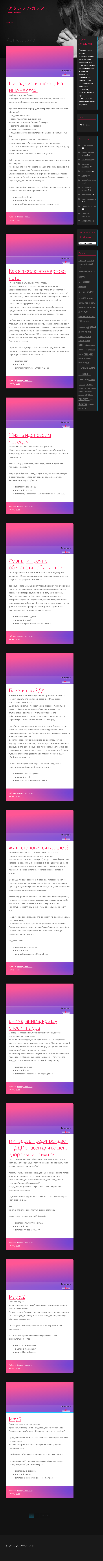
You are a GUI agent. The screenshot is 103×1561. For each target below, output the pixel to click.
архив (17, 220)
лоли (80, 358)
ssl (89, 264)
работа (91, 379)
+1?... (66, 74)
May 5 (15, 1419)
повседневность (89, 199)
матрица (87, 358)
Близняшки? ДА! (27, 690)
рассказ (81, 385)
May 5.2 (17, 1296)
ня (87, 362)
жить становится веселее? (39, 847)
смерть (83, 399)
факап (82, 404)
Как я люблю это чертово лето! (37, 274)
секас (89, 384)
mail (85, 264)
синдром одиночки (87, 388)
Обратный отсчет (86, 188)
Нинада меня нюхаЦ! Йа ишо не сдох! (36, 87)
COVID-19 (90, 260)
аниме (82, 286)
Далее (45, 1515)
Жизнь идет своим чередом (30, 438)
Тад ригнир (86, 220)
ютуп (84, 408)
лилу (80, 354)
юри (79, 408)
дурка (90, 326)
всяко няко (86, 171)
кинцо (82, 345)
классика (91, 345)
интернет (84, 336)
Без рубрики (87, 159)
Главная (9, 22)
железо (82, 331)
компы (82, 349)
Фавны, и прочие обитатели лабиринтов (35, 564)
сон (91, 399)
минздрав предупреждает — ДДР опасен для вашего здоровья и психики (38, 1147)
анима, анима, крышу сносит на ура (33, 1024)
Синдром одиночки (86, 214)
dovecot (81, 264)
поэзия (83, 379)
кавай (81, 340)
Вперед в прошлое (24, 217)
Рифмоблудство (89, 206)
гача (83, 321)
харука (90, 404)
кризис (91, 349)
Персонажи (86, 194)
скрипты (89, 394)
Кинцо (84, 175)
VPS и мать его (88, 145)
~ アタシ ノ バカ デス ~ (27, 8)
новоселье (82, 362)
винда (84, 311)
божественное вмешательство (87, 307)
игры (90, 331)
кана (87, 340)
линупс (88, 354)
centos (82, 260)
